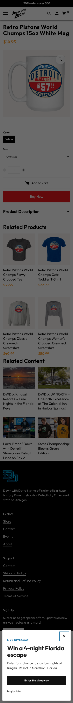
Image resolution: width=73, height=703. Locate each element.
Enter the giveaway (36, 680)
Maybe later (14, 691)
